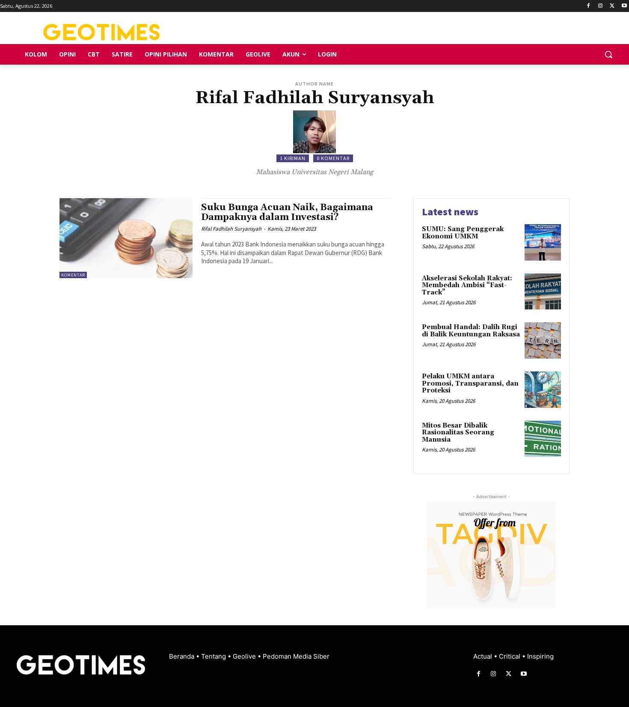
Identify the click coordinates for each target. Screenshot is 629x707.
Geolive (245, 656)
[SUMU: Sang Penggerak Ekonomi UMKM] (543, 242)
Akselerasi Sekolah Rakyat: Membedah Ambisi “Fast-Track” (467, 285)
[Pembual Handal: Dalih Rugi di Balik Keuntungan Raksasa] (543, 340)
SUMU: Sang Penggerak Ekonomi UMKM (463, 233)
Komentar (73, 275)
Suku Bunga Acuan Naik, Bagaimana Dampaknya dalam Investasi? (287, 212)
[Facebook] (588, 6)
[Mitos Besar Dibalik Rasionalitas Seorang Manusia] (543, 439)
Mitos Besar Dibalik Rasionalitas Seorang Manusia (458, 433)
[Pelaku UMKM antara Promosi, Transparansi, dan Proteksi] (543, 389)
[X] (612, 6)
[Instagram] (600, 6)
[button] (608, 54)
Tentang (214, 656)
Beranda (182, 656)
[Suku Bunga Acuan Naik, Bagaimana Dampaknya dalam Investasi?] (126, 238)
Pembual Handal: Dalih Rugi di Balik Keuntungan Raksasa (471, 331)
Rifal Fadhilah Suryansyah (231, 228)
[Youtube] (624, 6)
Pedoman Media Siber (296, 656)
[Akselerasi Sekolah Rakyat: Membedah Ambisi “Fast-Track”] (543, 291)
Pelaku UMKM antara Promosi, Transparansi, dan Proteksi (470, 383)
